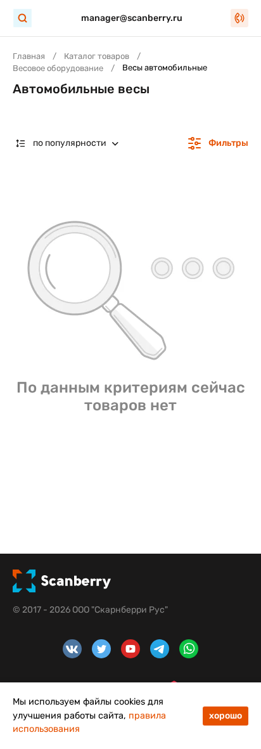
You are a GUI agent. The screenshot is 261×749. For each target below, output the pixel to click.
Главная (29, 56)
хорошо (225, 715)
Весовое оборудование (58, 68)
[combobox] (70, 143)
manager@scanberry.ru (131, 18)
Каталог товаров (96, 56)
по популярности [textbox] (69, 143)
